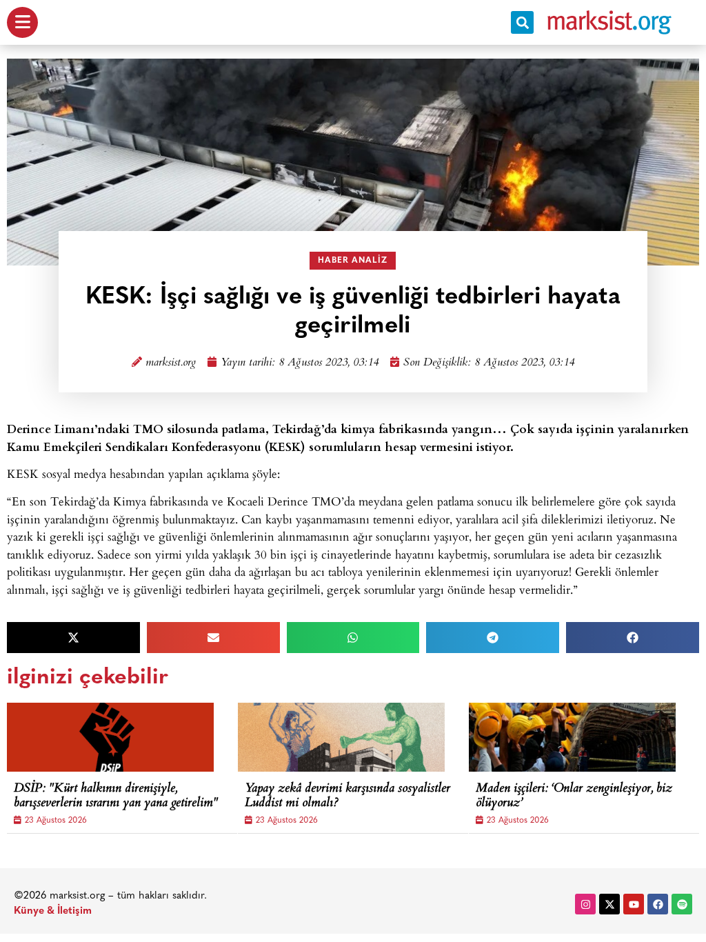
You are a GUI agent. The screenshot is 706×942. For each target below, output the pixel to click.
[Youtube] (633, 904)
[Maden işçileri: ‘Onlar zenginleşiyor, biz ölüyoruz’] (572, 737)
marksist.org (170, 363)
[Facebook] (657, 904)
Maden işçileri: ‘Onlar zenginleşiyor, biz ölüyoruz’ (574, 797)
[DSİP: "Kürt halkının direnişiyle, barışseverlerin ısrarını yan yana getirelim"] (110, 737)
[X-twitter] (609, 904)
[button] (522, 22)
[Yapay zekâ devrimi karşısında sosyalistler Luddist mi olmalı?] (341, 737)
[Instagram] (585, 904)
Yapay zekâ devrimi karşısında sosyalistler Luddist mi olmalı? (347, 797)
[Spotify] (682, 904)
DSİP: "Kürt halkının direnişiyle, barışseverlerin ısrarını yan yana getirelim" (116, 797)
